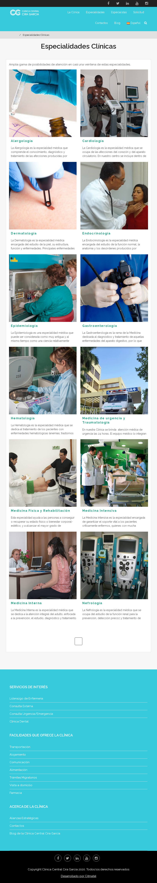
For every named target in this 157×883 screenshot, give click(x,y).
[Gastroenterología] (114, 288)
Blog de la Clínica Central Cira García (35, 833)
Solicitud (138, 12)
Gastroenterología (99, 326)
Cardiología (93, 141)
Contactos (101, 22)
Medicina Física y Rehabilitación (40, 510)
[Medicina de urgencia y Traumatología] (114, 380)
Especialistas (119, 12)
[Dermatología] (43, 195)
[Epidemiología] (43, 288)
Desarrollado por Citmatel (78, 876)
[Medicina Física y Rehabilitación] (43, 473)
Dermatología (24, 233)
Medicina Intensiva (99, 510)
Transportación (20, 747)
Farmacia (16, 793)
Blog (117, 22)
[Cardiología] (114, 103)
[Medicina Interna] (43, 565)
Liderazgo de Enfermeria (26, 698)
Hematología (23, 418)
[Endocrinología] (114, 195)
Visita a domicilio (21, 785)
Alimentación (18, 770)
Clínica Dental (19, 721)
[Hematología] (43, 380)
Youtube (137, 3)
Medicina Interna (26, 603)
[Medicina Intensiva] (114, 473)
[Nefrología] (114, 565)
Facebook (108, 3)
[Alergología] (43, 103)
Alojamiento (18, 754)
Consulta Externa (21, 706)
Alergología (22, 141)
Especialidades (95, 12)
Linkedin (127, 3)
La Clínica (73, 12)
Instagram (146, 3)
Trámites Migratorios (23, 777)
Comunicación (19, 762)
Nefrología (92, 603)
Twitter (117, 3)
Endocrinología (96, 233)
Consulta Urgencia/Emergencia (31, 714)
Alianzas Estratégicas (24, 818)
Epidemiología (24, 326)
